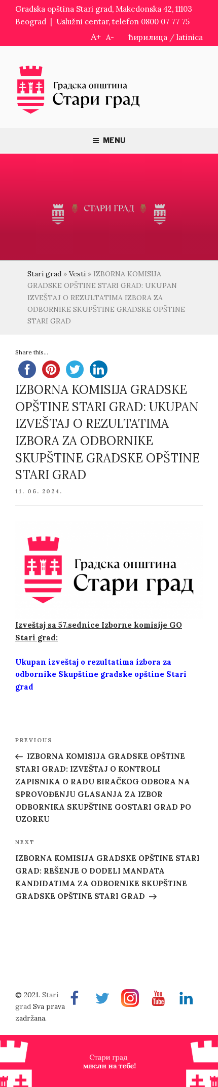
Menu (114, 140)
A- (110, 37)
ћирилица (148, 37)
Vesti (77, 273)
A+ (96, 37)
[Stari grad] (78, 113)
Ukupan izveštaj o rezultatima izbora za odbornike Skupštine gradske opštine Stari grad (101, 674)
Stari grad (44, 273)
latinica (189, 37)
